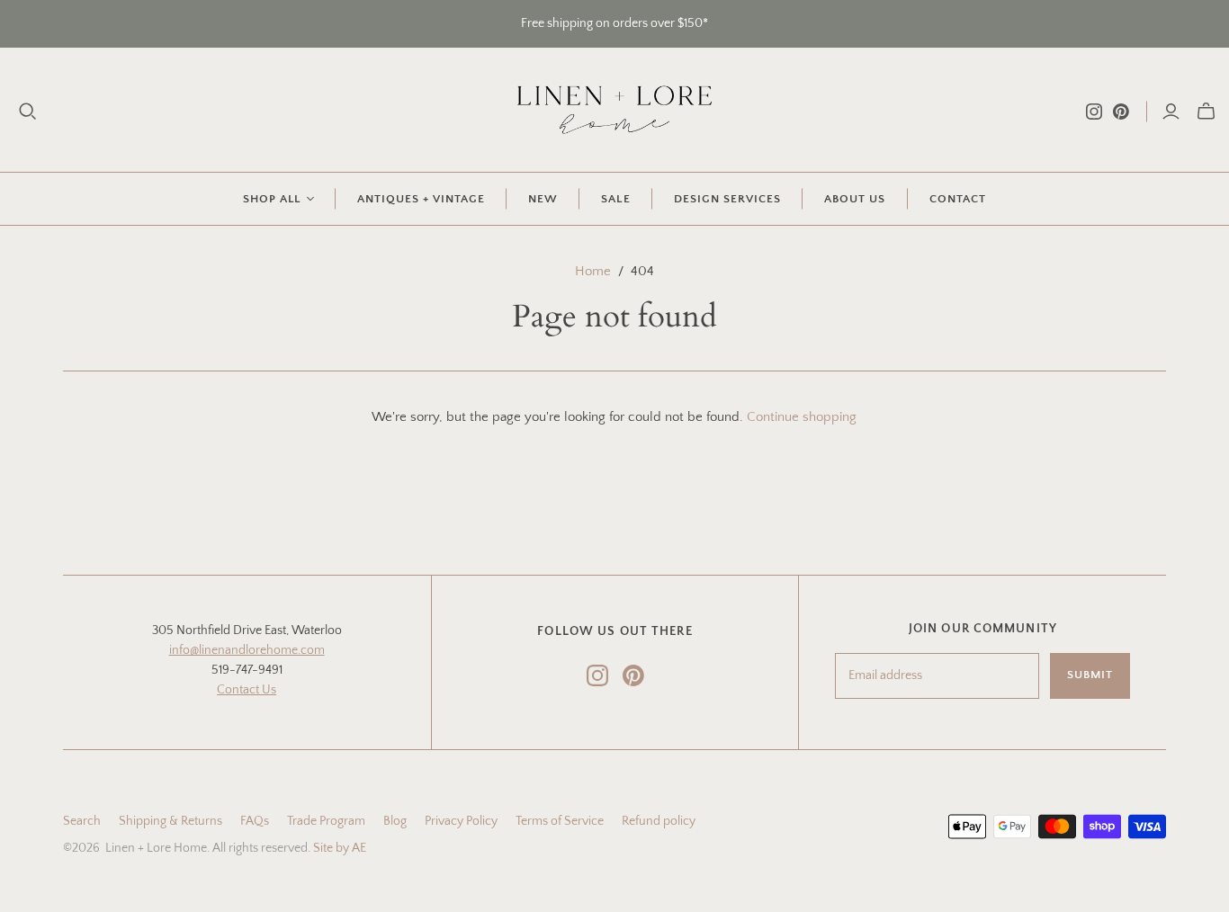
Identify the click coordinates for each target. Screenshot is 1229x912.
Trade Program (326, 821)
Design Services (728, 198)
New (543, 198)
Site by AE (339, 848)
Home (593, 271)
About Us (854, 198)
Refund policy (658, 821)
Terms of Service (560, 821)
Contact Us (246, 690)
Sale (615, 198)
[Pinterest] (1121, 111)
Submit (1090, 674)
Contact (957, 198)
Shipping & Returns (170, 821)
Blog (395, 821)
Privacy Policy (461, 821)
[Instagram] (1094, 111)
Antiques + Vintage (421, 198)
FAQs (254, 821)
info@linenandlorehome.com (247, 650)
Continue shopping (802, 417)
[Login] (1171, 111)
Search (82, 821)
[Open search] (28, 112)
